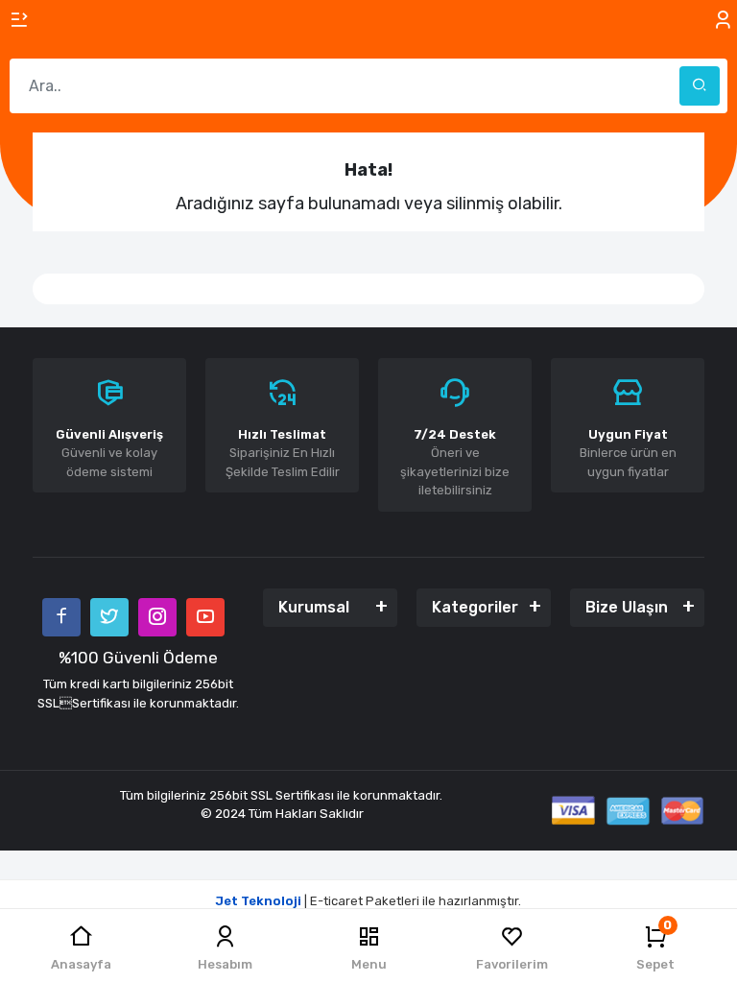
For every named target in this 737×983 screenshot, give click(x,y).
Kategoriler (475, 607)
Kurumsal (313, 607)
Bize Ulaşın (626, 607)
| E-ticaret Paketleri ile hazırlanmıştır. (368, 901)
